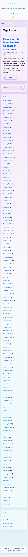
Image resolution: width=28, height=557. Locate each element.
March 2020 (6, 317)
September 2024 (8, 157)
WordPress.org (7, 526)
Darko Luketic (11, 49)
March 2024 (6, 177)
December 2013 (7, 477)
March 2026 (6, 100)
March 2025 (6, 137)
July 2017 (6, 407)
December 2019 (7, 327)
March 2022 (6, 250)
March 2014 (6, 470)
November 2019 (7, 330)
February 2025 (7, 140)
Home (2, 23)
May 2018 (6, 384)
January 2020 (7, 324)
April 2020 (6, 314)
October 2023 (7, 194)
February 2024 (7, 180)
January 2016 (7, 424)
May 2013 (6, 500)
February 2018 (7, 394)
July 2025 (6, 124)
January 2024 (7, 184)
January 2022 (7, 257)
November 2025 (7, 110)
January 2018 (7, 397)
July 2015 (6, 434)
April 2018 (6, 387)
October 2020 (7, 297)
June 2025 (6, 127)
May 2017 (6, 414)
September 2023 (7, 197)
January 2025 (7, 144)
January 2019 (7, 357)
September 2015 (7, 427)
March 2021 (6, 280)
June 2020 (6, 307)
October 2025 (7, 114)
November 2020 (7, 294)
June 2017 (6, 410)
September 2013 (7, 487)
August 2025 (6, 120)
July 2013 (6, 494)
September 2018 (7, 370)
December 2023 (7, 187)
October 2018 (7, 367)
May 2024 (6, 170)
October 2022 (7, 230)
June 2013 (6, 497)
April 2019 (6, 347)
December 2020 (7, 290)
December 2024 (7, 147)
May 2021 (6, 277)
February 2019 (7, 354)
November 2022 (7, 227)
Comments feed (7, 523)
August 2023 (6, 200)
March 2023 (6, 217)
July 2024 (6, 164)
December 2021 (7, 260)
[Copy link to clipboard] (14, 55)
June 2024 (6, 167)
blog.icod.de (8, 3)
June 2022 (6, 240)
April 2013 (6, 504)
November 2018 (7, 364)
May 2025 (6, 130)
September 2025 (7, 117)
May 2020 (6, 310)
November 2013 (7, 480)
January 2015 (7, 447)
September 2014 (7, 454)
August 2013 (6, 490)
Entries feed (6, 520)
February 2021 (7, 284)
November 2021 (7, 264)
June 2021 (6, 274)
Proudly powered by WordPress (11, 548)
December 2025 (7, 107)
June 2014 (6, 460)
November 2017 (7, 404)
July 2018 (6, 377)
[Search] (23, 88)
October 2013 (7, 484)
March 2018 (6, 390)
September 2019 (7, 337)
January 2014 (7, 474)
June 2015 (6, 437)
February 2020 (7, 320)
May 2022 (6, 244)
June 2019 (6, 344)
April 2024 (6, 174)
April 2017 (6, 417)
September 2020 (8, 300)
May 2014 (6, 464)
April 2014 (6, 467)
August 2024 (6, 160)
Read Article (10, 77)
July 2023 (6, 204)
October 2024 (7, 154)
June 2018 (6, 380)
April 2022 (6, 247)
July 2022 (6, 237)
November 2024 (7, 150)
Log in (4, 516)
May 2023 (6, 210)
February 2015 (7, 444)
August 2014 (6, 457)
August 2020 (6, 304)
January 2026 (7, 104)
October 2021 (7, 267)
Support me (14, 13)
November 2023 (7, 190)
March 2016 (6, 420)
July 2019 (6, 340)
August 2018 (6, 374)
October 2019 (7, 334)
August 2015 (6, 430)
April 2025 (6, 134)
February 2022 (7, 254)
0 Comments (7, 54)
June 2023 (6, 207)
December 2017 (7, 400)
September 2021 (7, 270)
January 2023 (7, 220)
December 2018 (7, 360)
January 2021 (7, 287)
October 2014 (7, 450)
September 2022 (7, 234)
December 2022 (7, 224)
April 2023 (6, 214)
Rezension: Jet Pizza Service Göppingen (11, 42)
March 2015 (6, 440)
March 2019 (6, 350)
